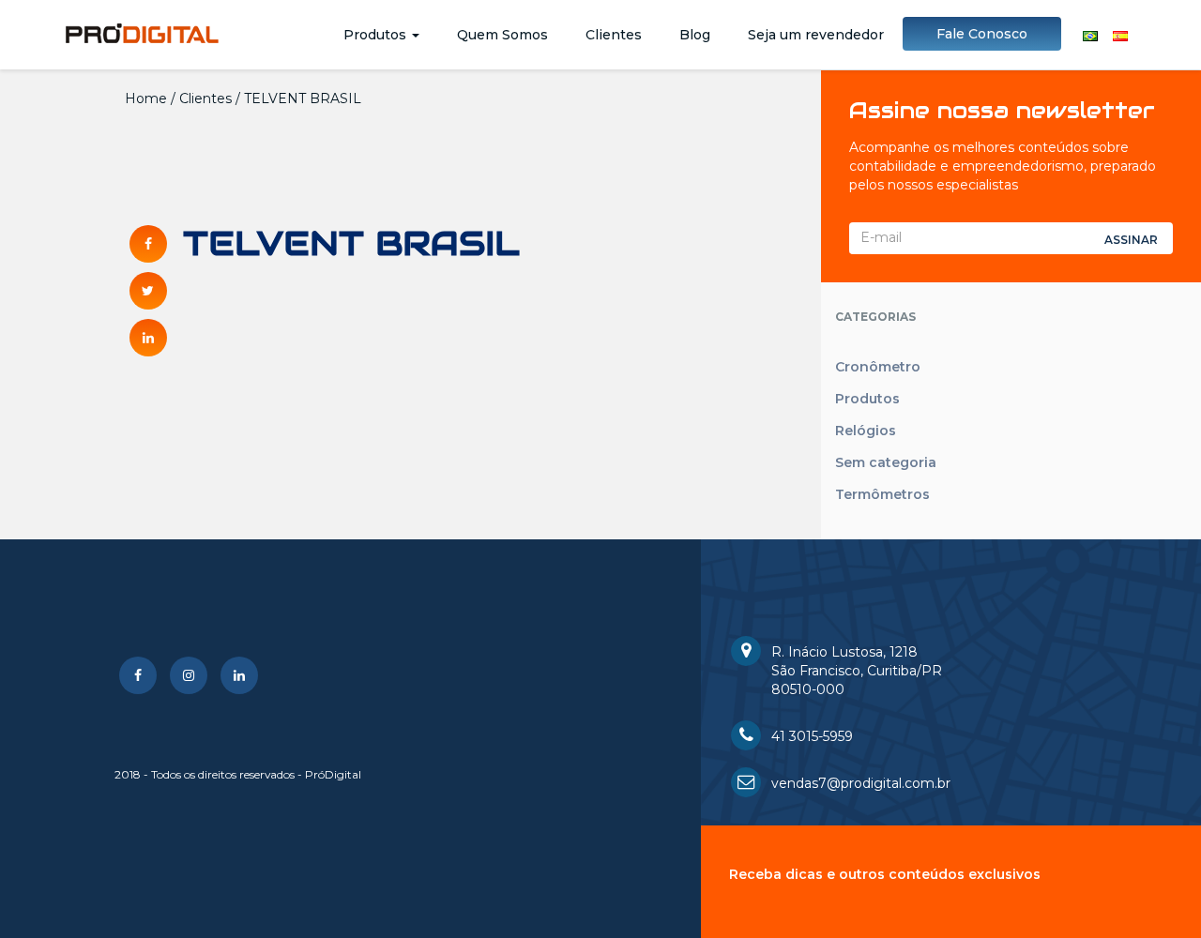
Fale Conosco (981, 33)
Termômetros (882, 494)
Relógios (865, 430)
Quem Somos (502, 34)
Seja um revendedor (816, 34)
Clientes (613, 34)
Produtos (376, 34)
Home (146, 98)
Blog (694, 34)
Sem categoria (885, 462)
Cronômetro (877, 366)
